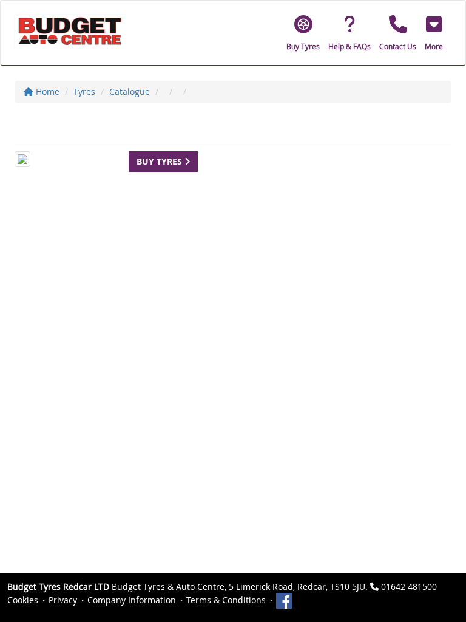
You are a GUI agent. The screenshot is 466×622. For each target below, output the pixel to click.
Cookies (22, 600)
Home (46, 91)
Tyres (84, 91)
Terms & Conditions (226, 600)
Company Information (131, 600)
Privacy (63, 600)
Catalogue (129, 91)
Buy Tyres (160, 161)
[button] (433, 32)
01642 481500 (409, 586)
